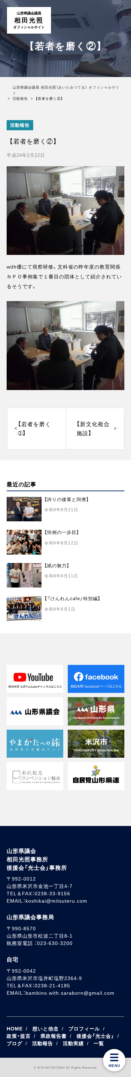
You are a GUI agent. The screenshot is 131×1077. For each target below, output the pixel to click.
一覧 (99, 1043)
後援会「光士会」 (95, 1036)
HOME (15, 1028)
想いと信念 (45, 1028)
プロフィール (84, 1028)
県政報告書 (54, 1036)
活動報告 (20, 125)
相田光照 (29, 20)
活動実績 (73, 1043)
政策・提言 (19, 1036)
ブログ (14, 1043)
